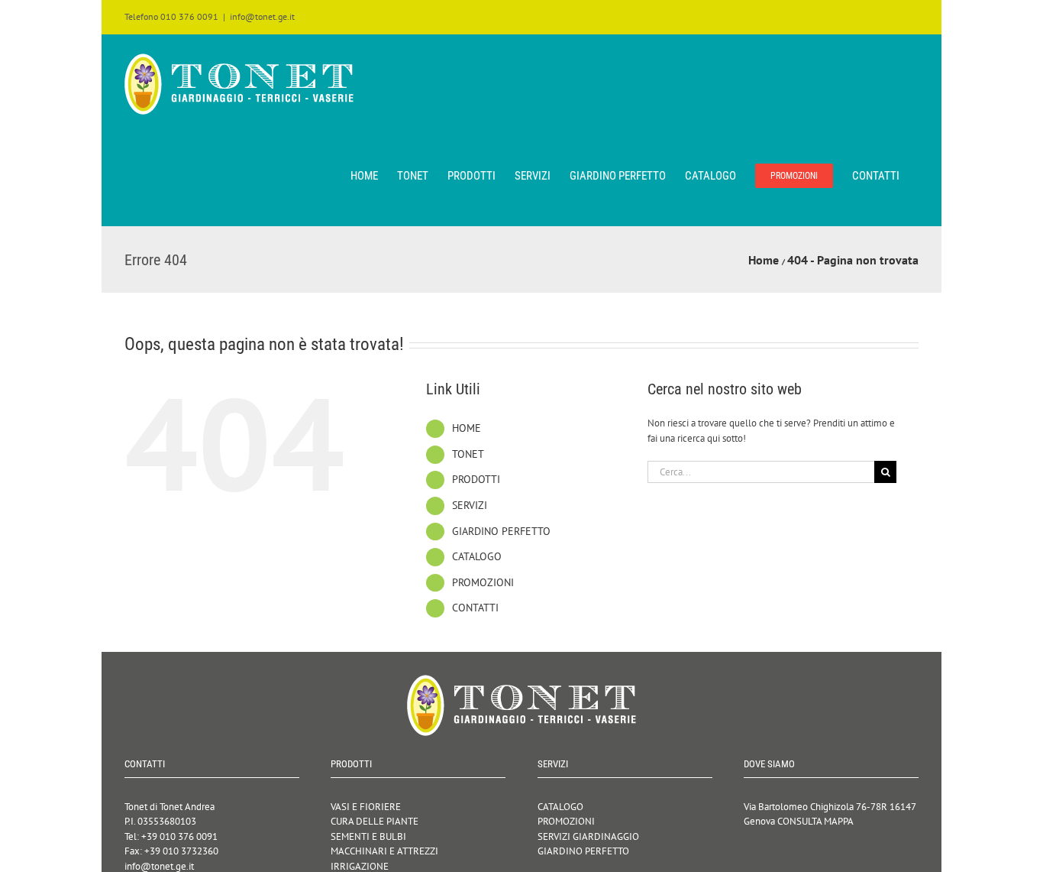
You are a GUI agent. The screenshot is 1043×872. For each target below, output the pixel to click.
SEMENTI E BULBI (368, 836)
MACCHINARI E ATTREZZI (384, 850)
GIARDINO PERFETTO (501, 531)
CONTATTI (475, 607)
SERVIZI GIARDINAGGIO (588, 836)
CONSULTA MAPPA (815, 821)
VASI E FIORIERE (366, 806)
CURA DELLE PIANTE (374, 821)
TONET (468, 454)
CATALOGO (477, 556)
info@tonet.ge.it (262, 16)
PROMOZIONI (483, 582)
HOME (466, 428)
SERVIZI (469, 505)
